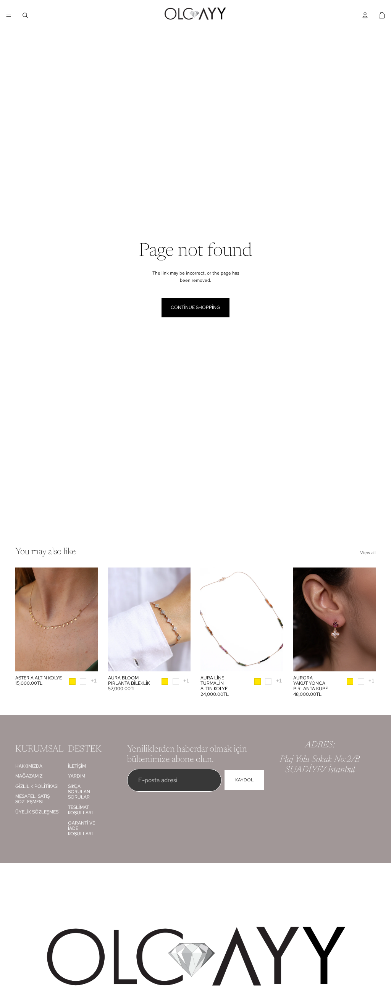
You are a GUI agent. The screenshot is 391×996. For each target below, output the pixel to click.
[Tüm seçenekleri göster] (94, 680)
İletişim (77, 766)
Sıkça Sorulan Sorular (79, 791)
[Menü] (9, 15)
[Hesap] (365, 15)
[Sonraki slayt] (89, 619)
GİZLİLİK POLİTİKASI (36, 786)
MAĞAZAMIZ (28, 776)
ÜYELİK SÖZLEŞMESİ (37, 812)
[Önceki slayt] (23, 619)
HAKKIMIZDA (28, 766)
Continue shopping (195, 307)
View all (368, 553)
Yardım (76, 776)
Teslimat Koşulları (80, 810)
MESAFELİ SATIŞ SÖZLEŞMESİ (32, 799)
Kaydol (244, 780)
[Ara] (25, 15)
